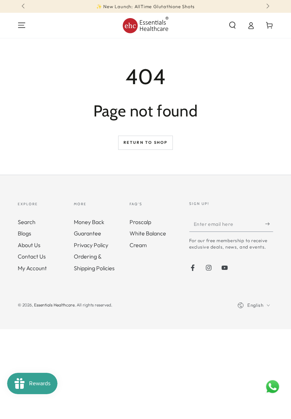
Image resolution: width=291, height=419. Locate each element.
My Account (32, 268)
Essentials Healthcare (54, 305)
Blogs (24, 233)
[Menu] (21, 25)
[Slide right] (267, 6)
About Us (29, 245)
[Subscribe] (269, 224)
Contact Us (32, 256)
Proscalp (140, 221)
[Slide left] (24, 6)
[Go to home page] (145, 25)
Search (26, 221)
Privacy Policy (91, 245)
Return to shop (145, 142)
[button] (232, 25)
